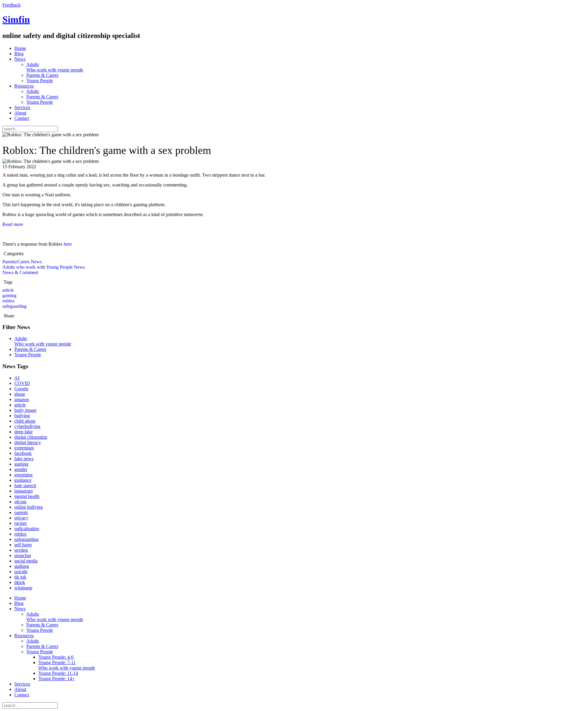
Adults (54, 67)
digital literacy (27, 442)
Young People (39, 80)
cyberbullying (27, 426)
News (19, 59)
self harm (23, 544)
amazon (21, 399)
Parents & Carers (42, 75)
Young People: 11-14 (58, 673)
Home (20, 48)
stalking (21, 566)
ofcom (20, 501)
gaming (9, 295)
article (8, 290)
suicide (21, 571)
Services (22, 107)
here (68, 244)
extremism (24, 447)
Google (21, 388)
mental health (26, 496)
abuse (19, 394)
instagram (23, 490)
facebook (23, 453)
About (20, 112)
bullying (22, 415)
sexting (21, 550)
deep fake (23, 431)
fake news (23, 458)
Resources (24, 85)
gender (20, 469)
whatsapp (23, 587)
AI (16, 377)
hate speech (25, 485)
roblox (8, 300)
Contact (21, 118)
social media (26, 560)
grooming (23, 474)
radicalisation (26, 528)
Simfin (16, 19)
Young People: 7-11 (66, 665)
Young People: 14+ (56, 678)
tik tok (20, 576)
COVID (22, 383)
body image (25, 410)
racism (20, 523)
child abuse (25, 420)
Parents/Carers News (22, 261)
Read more (12, 224)
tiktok (19, 582)
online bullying (28, 507)
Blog (19, 53)
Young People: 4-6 (56, 657)
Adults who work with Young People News (43, 267)
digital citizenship (30, 437)
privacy (21, 517)
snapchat (22, 555)
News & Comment (20, 272)
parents (21, 512)
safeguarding (14, 306)
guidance (22, 480)
